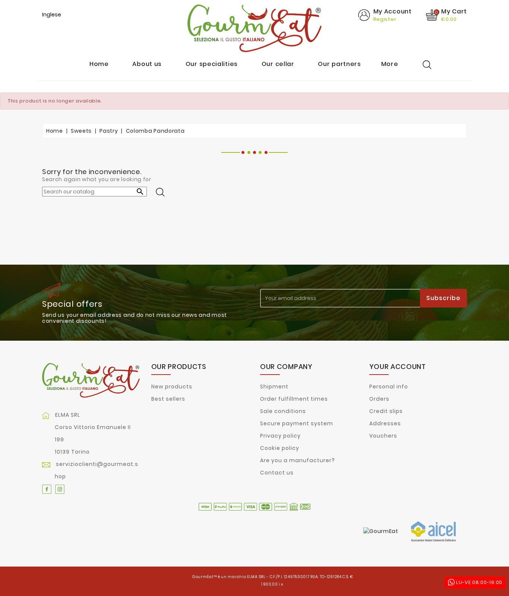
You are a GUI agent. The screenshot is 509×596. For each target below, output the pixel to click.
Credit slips (386, 411)
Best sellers (168, 399)
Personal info (388, 386)
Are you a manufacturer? (297, 460)
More (389, 64)
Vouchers (383, 435)
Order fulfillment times (294, 399)
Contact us (277, 472)
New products (171, 386)
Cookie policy (279, 448)
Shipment (274, 386)
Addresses (385, 423)
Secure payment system (296, 423)
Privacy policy (280, 435)
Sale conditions (283, 411)
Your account (397, 366)
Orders (379, 399)
